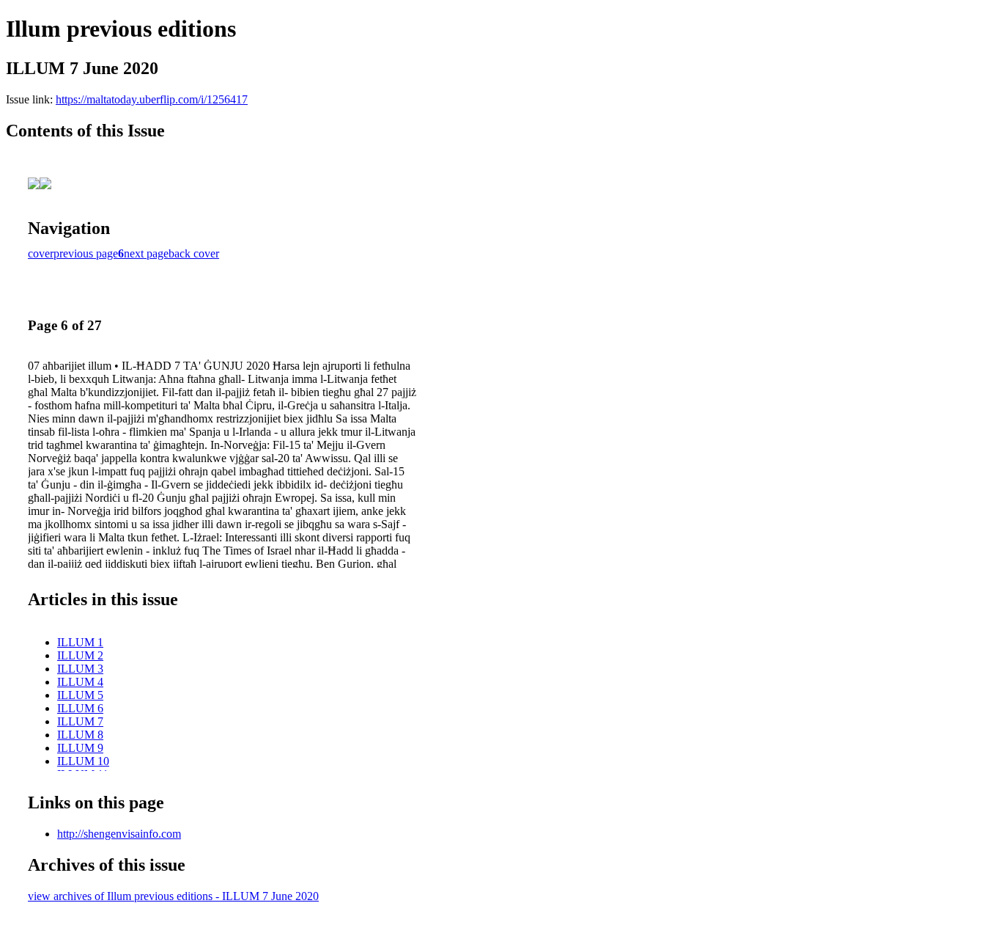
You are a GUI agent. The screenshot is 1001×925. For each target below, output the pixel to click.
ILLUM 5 (80, 695)
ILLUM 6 (80, 708)
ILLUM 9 (80, 748)
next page (146, 253)
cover (40, 253)
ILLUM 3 (80, 668)
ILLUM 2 (80, 655)
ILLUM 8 (80, 734)
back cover (194, 253)
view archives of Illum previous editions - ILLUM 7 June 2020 (173, 896)
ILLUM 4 (80, 682)
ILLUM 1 (80, 642)
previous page (85, 253)
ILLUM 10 (83, 761)
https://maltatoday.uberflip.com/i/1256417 (152, 99)
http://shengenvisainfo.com (119, 833)
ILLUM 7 (80, 721)
